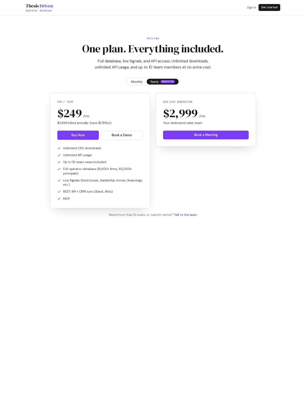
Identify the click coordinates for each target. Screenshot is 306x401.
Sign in (251, 7)
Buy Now (77, 135)
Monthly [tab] (136, 82)
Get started (269, 7)
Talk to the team (185, 215)
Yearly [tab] (162, 82)
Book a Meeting (206, 135)
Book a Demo (122, 135)
